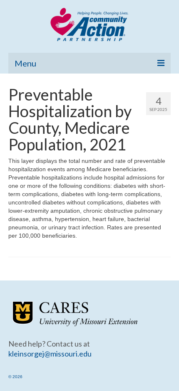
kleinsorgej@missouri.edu (50, 353)
